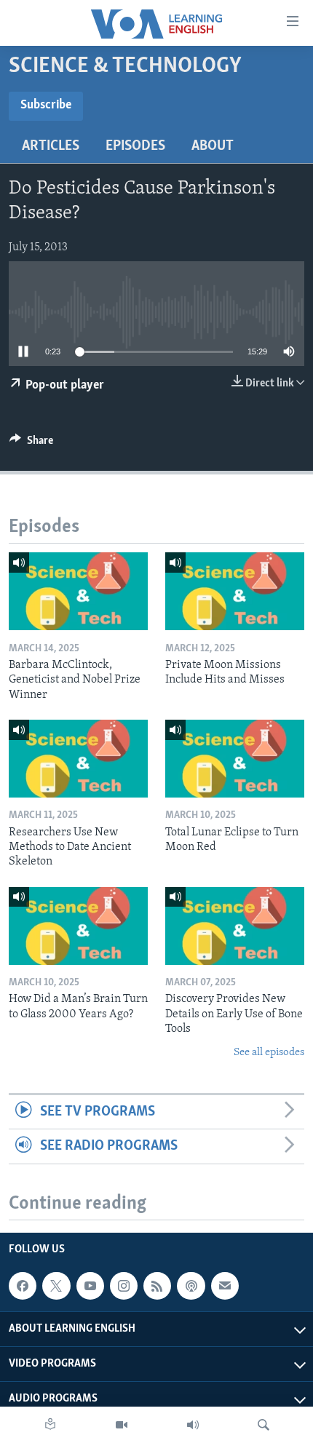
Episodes (135, 146)
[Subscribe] (225, 1286)
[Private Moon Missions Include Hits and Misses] (234, 591)
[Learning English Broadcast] (193, 1425)
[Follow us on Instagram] (124, 1286)
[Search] (263, 1425)
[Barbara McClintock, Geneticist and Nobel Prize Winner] (78, 591)
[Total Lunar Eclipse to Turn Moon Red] (234, 759)
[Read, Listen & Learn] (50, 1425)
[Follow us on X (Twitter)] (56, 1286)
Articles (50, 146)
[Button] (31, 444)
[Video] (121, 1425)
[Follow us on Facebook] (22, 1286)
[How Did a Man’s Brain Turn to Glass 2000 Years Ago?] (78, 926)
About (212, 146)
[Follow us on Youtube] (90, 1286)
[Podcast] (191, 1286)
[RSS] (157, 1286)
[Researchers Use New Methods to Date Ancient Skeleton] (78, 759)
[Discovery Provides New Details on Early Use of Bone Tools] (234, 926)
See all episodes (269, 1052)
